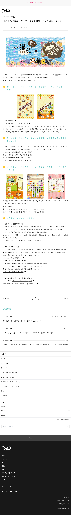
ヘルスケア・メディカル (11, 386)
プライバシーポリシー (63, 500)
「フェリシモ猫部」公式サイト (13, 272)
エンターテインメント (10, 372)
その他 (5, 395)
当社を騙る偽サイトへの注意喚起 (34, 2)
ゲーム (5, 368)
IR (2, 462)
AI (3, 391)
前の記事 (7, 298)
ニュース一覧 (9, 17)
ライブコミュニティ (9, 377)
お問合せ (66, 497)
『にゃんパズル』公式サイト (12, 258)
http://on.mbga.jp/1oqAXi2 (22, 281)
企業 (3, 466)
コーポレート (7, 363)
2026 (3, 406)
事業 (3, 455)
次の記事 (63, 298)
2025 (3, 410)
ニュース (5, 459)
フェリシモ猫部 (8, 120)
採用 (3, 469)
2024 (3, 415)
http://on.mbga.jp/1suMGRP (25, 283)
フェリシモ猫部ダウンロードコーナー (15, 123)
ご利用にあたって (64, 503)
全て (4, 358)
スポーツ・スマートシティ (11, 381)
